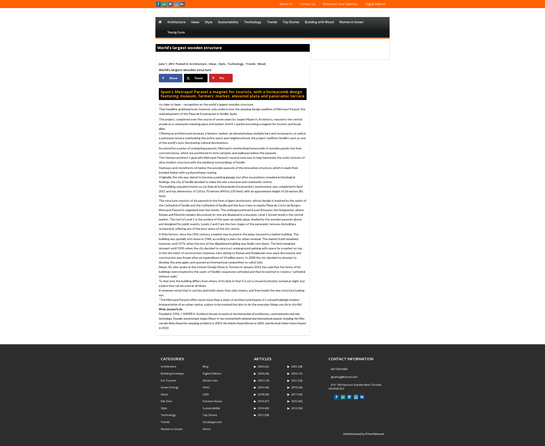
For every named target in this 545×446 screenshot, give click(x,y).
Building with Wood (319, 22)
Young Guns (176, 32)
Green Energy (170, 387)
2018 (261, 394)
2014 (261, 408)
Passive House (212, 401)
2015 (294, 401)
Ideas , (213, 64)
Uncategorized (212, 422)
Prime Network (375, 434)
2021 (294, 380)
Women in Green (351, 22)
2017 (294, 394)
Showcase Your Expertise (340, 4)
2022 (261, 380)
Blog (205, 366)
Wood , (262, 64)
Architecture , (198, 64)
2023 (294, 373)
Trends (272, 22)
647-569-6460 (339, 369)
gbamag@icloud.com (344, 377)
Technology (252, 22)
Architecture (176, 22)
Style (208, 22)
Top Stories (291, 22)
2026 (261, 366)
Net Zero (166, 401)
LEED (206, 394)
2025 (294, 366)
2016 (261, 401)
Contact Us (307, 4)
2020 (261, 387)
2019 (294, 387)
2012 (261, 415)
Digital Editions (375, 4)
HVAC (206, 387)
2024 (261, 373)
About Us (286, 4)
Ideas (195, 22)
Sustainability (228, 22)
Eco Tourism (168, 380)
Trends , (251, 64)
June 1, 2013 (166, 64)
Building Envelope (172, 373)
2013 (294, 408)
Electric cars (210, 380)
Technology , (236, 64)
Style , (222, 64)
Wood (206, 429)
